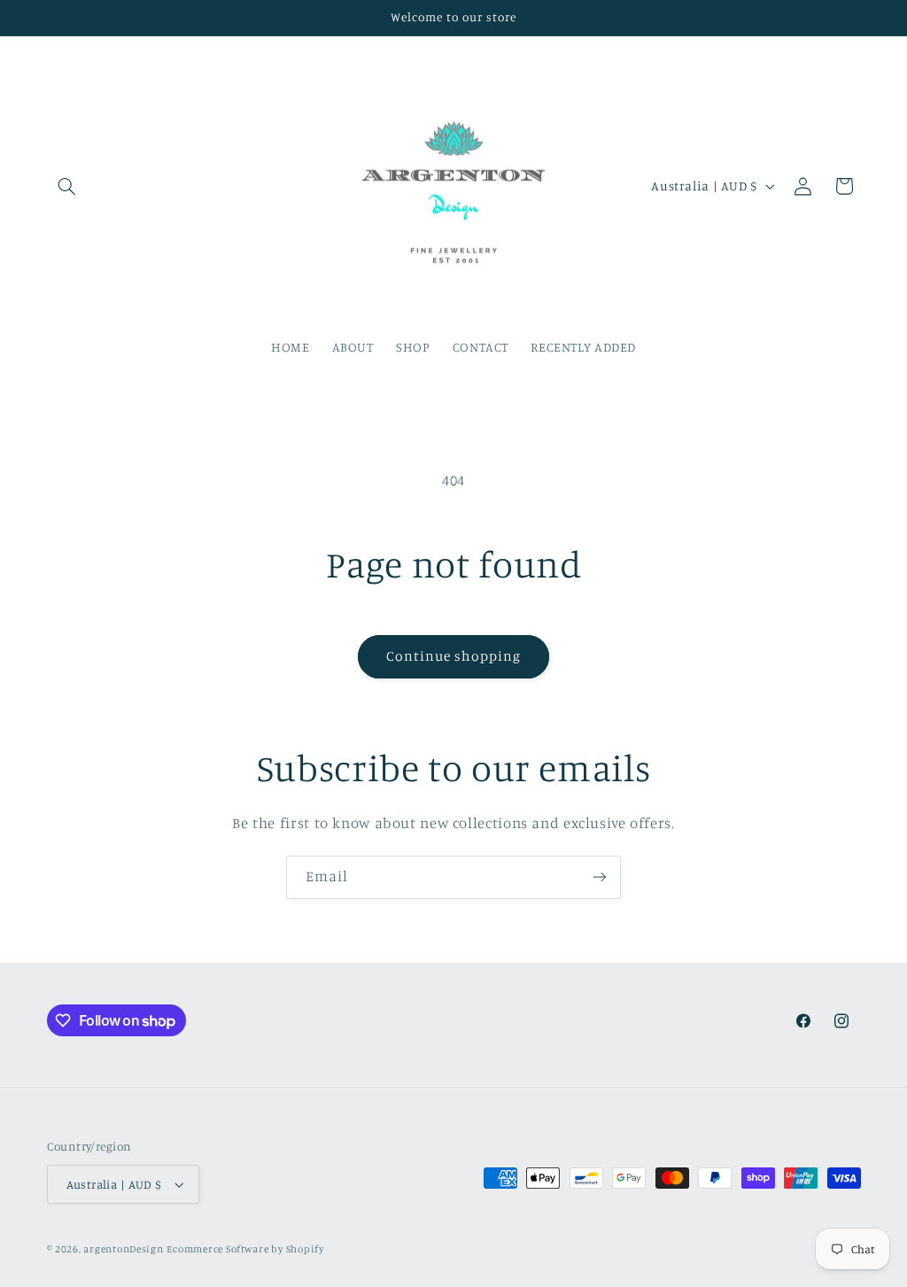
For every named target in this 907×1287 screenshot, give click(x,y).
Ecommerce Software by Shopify (245, 1249)
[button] (67, 186)
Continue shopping (454, 655)
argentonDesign (123, 1249)
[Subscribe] (599, 877)
